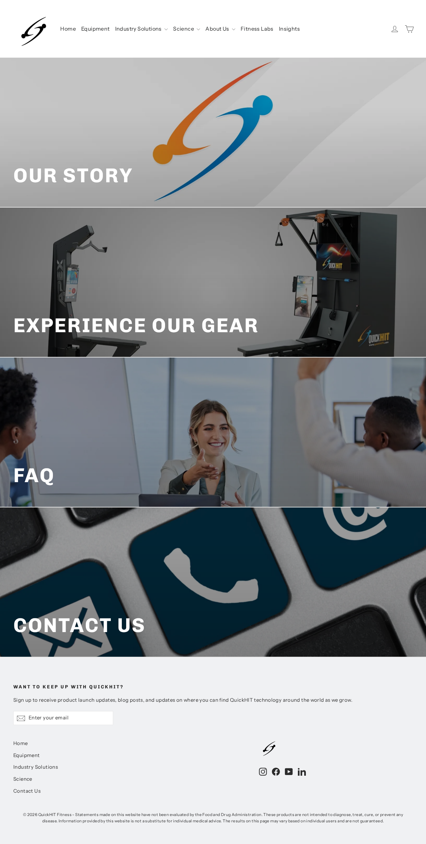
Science (184, 28)
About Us (217, 28)
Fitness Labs (257, 28)
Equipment (95, 28)
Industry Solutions (139, 28)
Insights (289, 28)
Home (68, 28)
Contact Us (27, 791)
